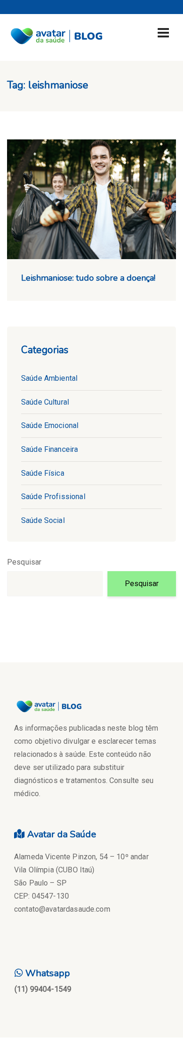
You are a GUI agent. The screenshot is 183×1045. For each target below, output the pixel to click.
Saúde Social (43, 520)
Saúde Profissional (53, 496)
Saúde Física (42, 473)
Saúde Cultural (45, 402)
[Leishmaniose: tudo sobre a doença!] (91, 199)
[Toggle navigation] (163, 33)
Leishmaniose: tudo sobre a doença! (88, 277)
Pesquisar (24, 562)
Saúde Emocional (49, 425)
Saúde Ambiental (49, 378)
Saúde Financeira (49, 449)
